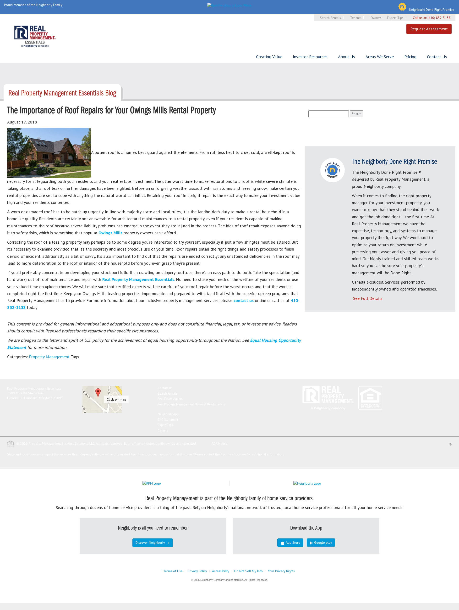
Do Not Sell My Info (248, 571)
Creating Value (269, 56)
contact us (244, 300)
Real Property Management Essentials (138, 279)
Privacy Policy (197, 571)
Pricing (410, 56)
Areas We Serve (380, 56)
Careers (163, 430)
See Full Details (367, 298)
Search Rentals (330, 18)
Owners (376, 18)
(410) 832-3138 (439, 18)
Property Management (49, 356)
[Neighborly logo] (229, 5)
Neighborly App (168, 414)
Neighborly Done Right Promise (431, 9)
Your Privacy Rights (281, 571)
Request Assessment (429, 29)
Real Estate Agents (170, 399)
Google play (322, 542)
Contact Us (437, 56)
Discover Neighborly (150, 542)
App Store (292, 542)
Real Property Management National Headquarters (191, 404)
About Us (346, 56)
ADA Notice (219, 443)
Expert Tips (395, 18)
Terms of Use (173, 571)
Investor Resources (310, 56)
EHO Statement (168, 420)
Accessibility (220, 571)
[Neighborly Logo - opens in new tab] (321, 483)
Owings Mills (110, 232)
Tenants (355, 18)
